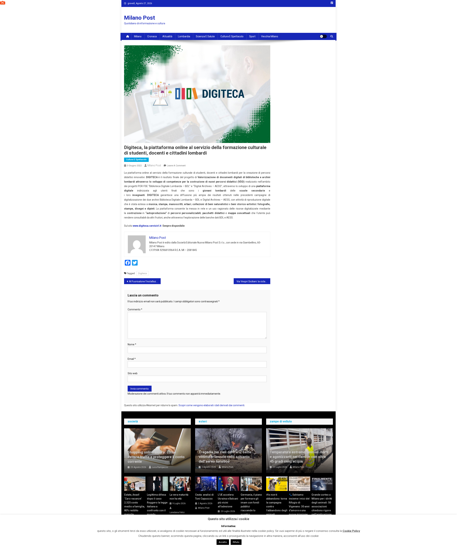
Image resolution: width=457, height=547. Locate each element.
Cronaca (152, 36)
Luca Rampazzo (160, 467)
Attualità (167, 36)
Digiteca (142, 273)
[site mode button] (323, 36)
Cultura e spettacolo (231, 36)
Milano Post (139, 17)
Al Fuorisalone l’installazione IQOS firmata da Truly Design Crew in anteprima (145, 281)
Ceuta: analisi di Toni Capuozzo (204, 496)
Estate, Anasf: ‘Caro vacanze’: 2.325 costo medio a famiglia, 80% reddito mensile (134, 504)
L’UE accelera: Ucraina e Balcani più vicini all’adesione (228, 500)
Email (132, 358)
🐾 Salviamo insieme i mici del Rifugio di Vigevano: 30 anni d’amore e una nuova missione (299, 504)
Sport (252, 36)
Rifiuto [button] (236, 542)
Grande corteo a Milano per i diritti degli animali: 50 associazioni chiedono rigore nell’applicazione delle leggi (322, 506)
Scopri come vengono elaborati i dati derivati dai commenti (211, 405)
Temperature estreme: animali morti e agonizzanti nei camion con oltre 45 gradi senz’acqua (299, 456)
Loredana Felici (177, 512)
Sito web (132, 373)
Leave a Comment (176, 165)
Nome (132, 344)
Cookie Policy (351, 531)
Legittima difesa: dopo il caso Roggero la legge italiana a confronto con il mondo (157, 504)
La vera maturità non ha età (179, 496)
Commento (135, 309)
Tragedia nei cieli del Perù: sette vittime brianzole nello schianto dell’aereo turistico (225, 456)
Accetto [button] (223, 542)
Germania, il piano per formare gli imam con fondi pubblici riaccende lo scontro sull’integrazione (251, 506)
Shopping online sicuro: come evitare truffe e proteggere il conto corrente (156, 457)
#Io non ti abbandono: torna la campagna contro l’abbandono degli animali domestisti (276, 506)
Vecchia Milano (269, 36)
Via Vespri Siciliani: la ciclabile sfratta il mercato (253, 281)
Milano (138, 36)
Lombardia (184, 36)
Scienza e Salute (205, 36)
